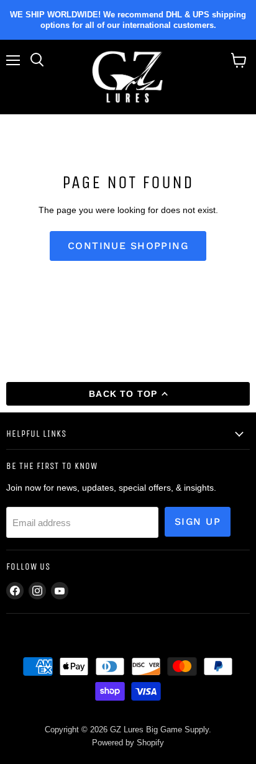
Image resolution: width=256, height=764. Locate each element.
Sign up (198, 521)
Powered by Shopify (128, 742)
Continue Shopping (128, 246)
